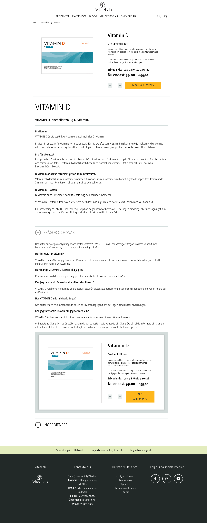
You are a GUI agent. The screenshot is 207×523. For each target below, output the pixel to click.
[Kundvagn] (165, 16)
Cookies (125, 491)
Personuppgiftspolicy (125, 488)
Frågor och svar (125, 476)
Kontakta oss (125, 480)
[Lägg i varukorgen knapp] (68, 53)
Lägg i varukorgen (143, 85)
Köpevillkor (125, 484)
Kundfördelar (109, 16)
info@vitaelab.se (86, 495)
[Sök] (159, 16)
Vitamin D (57, 22)
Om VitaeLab (128, 16)
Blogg (93, 16)
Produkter (63, 16)
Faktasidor (79, 16)
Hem (35, 22)
